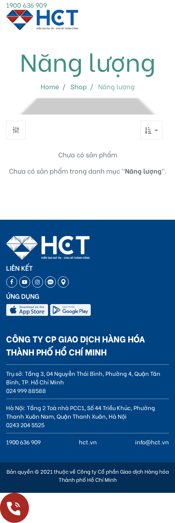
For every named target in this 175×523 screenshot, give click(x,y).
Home (50, 86)
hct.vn (88, 441)
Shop (78, 86)
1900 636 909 (26, 4)
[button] (151, 130)
